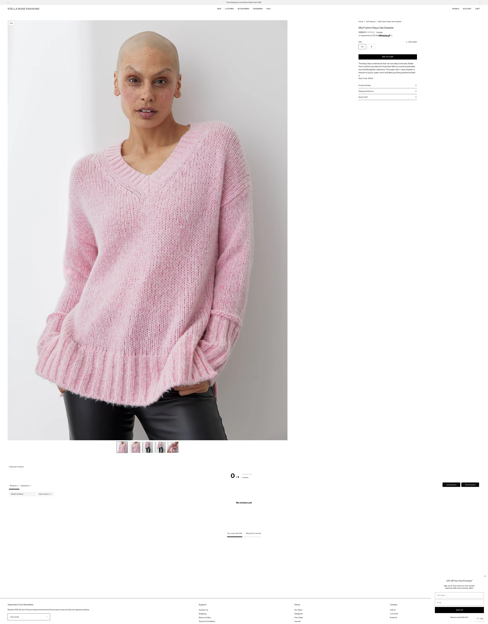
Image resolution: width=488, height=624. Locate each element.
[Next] (480, 2)
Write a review (470, 485)
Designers (298, 614)
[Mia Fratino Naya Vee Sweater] (122, 447)
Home (361, 21)
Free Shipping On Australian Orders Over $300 (244, 2)
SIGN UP (459, 610)
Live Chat (394, 614)
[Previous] (8, 2)
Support (202, 604)
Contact (393, 604)
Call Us (393, 610)
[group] (244, 2)
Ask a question (451, 485)
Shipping (202, 614)
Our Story (298, 610)
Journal (297, 621)
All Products (370, 21)
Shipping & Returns (366, 91)
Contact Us (203, 610)
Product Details (365, 85)
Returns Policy (205, 617)
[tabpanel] (244, 511)
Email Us (393, 617)
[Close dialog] (484, 576)
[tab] (25, 485)
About (297, 604)
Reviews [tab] (14, 485)
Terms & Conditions (207, 621)
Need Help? (363, 97)
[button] (268, 9)
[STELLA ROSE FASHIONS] (23, 9)
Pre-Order (298, 617)
